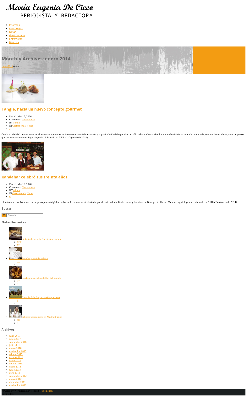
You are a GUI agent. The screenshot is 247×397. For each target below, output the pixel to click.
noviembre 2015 (17, 351)
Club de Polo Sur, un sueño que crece (41, 297)
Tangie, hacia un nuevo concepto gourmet (42, 109)
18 (18, 319)
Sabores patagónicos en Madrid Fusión (42, 316)
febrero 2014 (16, 363)
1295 (19, 242)
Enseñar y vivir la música (35, 258)
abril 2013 (14, 372)
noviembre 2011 (17, 385)
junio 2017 (15, 338)
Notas (30, 125)
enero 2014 (15, 366)
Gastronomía (19, 125)
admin (16, 122)
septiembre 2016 (18, 341)
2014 (10, 66)
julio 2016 (14, 345)
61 (18, 261)
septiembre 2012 (18, 375)
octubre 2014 (16, 357)
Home (5, 66)
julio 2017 (14, 335)
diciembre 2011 (17, 382)
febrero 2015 (16, 354)
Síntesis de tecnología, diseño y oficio (42, 238)
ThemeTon (47, 390)
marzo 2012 (15, 379)
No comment (28, 119)
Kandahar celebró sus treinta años (34, 177)
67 (18, 281)
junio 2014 (15, 360)
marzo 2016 (15, 348)
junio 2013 (15, 369)
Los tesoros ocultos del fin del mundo (41, 277)
